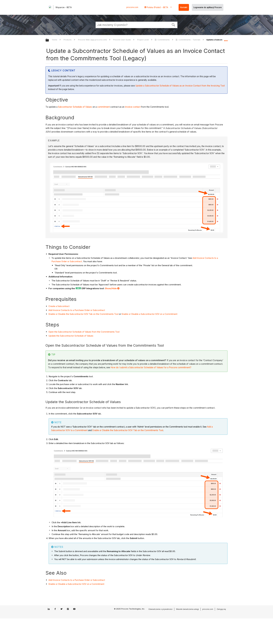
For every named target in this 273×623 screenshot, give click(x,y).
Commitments (163, 40)
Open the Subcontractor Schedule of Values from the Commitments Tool (83, 331)
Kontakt (183, 7)
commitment (103, 106)
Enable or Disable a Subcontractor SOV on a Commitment (149, 314)
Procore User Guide (122, 40)
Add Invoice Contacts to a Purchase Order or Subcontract (76, 310)
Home (55, 40)
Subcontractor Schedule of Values (75, 106)
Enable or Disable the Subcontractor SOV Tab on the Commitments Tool (83, 314)
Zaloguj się (221, 609)
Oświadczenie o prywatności (160, 609)
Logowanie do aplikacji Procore (208, 7)
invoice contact (133, 106)
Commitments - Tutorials (189, 40)
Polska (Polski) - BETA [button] (157, 7)
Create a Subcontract (58, 306)
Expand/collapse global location (226, 39)
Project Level (143, 40)
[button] (173, 24)
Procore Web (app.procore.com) (92, 40)
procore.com (132, 7)
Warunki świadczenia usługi (187, 609)
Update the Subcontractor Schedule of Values (70, 335)
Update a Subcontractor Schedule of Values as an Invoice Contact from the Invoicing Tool (180, 85)
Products (68, 40)
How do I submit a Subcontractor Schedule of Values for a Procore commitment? (151, 367)
